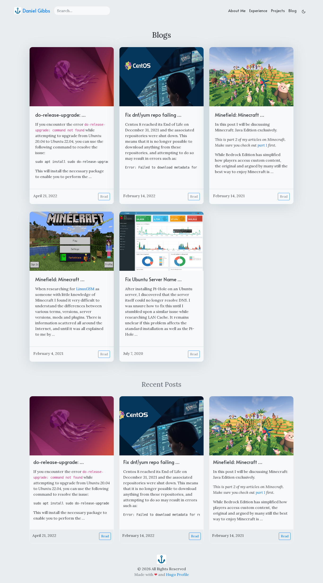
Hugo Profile (177, 574)
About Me (236, 10)
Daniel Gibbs (35, 10)
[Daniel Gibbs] (161, 558)
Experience (258, 10)
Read (104, 196)
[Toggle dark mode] (303, 10)
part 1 (262, 145)
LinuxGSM (85, 288)
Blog (292, 10)
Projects (278, 10)
